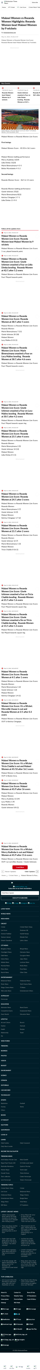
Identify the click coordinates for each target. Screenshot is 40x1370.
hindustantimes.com (10, 32)
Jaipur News (23, 963)
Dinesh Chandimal (6, 944)
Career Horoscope (25, 1180)
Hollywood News (25, 984)
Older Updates (30, 871)
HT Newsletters (31, 1300)
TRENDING (4, 1050)
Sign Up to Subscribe (20, 900)
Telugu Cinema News (7, 991)
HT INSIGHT (5, 1124)
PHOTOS (4, 1059)
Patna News (4, 973)
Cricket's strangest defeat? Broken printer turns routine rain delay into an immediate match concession (29, 1257)
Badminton (4, 1107)
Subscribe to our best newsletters (20, 890)
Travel (21, 1036)
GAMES (3, 1143)
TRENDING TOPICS (7, 1189)
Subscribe (35, 2)
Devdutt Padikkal (6, 937)
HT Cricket (11, 7)
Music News (4, 988)
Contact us (17, 1296)
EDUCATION (5, 1008)
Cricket (3, 931)
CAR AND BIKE (5, 1094)
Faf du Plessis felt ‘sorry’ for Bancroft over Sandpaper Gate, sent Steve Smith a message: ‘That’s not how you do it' (28, 1222)
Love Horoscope (6, 1184)
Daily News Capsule (8, 895)
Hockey (3, 1110)
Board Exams (24, 1011)
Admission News (6, 1011)
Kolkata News (5, 966)
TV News (22, 991)
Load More (20, 867)
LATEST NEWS (5, 913)
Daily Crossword (25, 1147)
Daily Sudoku (5, 1147)
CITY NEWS (4, 949)
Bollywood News (6, 984)
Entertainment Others (26, 995)
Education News (25, 1018)
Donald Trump (5, 1177)
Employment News (25, 1015)
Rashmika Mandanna (7, 1170)
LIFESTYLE (4, 1023)
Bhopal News (24, 953)
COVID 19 (4, 1138)
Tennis (22, 1110)
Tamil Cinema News (26, 988)
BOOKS (3, 1119)
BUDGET (3, 1069)
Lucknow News (24, 966)
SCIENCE (4, 1079)
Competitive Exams (7, 1015)
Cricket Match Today (26, 931)
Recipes (22, 1033)
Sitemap (3, 1306)
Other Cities (23, 976)
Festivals (22, 1030)
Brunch (22, 1026)
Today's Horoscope (25, 1184)
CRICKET (4, 927)
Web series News (6, 995)
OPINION (4, 1084)
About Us (4, 1296)
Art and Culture (5, 1026)
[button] (2, 2)
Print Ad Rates (18, 1303)
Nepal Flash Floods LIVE (8, 1167)
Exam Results (5, 1018)
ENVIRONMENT (6, 1074)
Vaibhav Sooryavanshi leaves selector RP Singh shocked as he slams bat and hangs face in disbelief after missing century (10, 1222)
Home (4, 7)
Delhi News (4, 959)
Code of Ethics (31, 1303)
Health (3, 1033)
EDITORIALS (5, 1089)
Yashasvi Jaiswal (5, 941)
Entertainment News (7, 1202)
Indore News (5, 963)
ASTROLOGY (5, 1000)
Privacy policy (5, 1300)
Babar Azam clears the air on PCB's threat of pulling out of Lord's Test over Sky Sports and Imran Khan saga (29, 1268)
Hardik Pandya (24, 937)
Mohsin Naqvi (5, 1174)
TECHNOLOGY (5, 1099)
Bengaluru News (6, 953)
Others (3, 1114)
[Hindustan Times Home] (12, 2)
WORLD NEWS (5, 918)
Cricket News (13, 875)
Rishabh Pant (24, 941)
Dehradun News (25, 956)
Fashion (3, 1030)
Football (22, 1107)
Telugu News (5, 1205)
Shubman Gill (24, 934)
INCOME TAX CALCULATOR (9, 1155)
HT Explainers (24, 1209)
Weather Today (18, 1300)
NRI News (4, 1209)
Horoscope (4, 1003)
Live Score (23, 7)
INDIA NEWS (5, 922)
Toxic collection (5, 1180)
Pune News (23, 973)
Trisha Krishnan (24, 1177)
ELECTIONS (4, 1129)
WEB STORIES (5, 1045)
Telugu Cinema (24, 1199)
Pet (2, 1040)
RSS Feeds (17, 1306)
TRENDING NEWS (6, 1160)
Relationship (4, 1036)
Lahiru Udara (24, 944)
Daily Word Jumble (6, 1150)
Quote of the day (25, 1170)
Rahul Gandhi (24, 1163)
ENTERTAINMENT (6, 981)
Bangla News (24, 1202)
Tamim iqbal (23, 1174)
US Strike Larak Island (26, 1167)
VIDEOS (3, 1064)
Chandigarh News (6, 956)
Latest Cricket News (9, 1215)
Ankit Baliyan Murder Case (9, 1163)
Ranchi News (5, 976)
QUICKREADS (5, 1134)
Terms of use (31, 1296)
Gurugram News (25, 959)
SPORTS (3, 1104)
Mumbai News (5, 969)
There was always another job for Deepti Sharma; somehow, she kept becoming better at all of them (9, 1233)
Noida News (23, 969)
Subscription (5, 1303)
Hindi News (23, 1205)
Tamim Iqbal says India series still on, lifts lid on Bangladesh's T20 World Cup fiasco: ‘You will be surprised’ (9, 1246)
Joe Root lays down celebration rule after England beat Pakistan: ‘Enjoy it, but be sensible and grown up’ (28, 1246)
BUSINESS (4, 1055)
